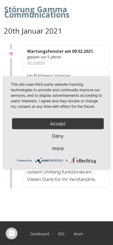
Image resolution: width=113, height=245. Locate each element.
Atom (78, 233)
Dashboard (39, 233)
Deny (58, 136)
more (58, 148)
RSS (61, 233)
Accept (58, 123)
